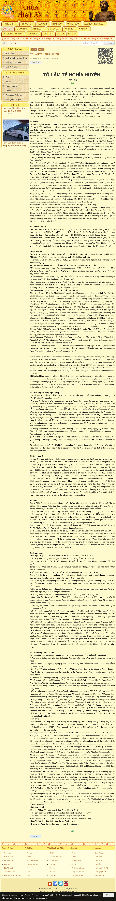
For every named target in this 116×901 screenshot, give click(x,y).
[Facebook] (55, 886)
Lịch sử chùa (8, 857)
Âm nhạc (53, 875)
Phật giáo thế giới (78, 872)
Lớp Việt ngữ (8, 868)
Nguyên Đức (8, 146)
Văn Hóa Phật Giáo (55, 848)
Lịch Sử (73, 848)
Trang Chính (7, 848)
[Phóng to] (41, 49)
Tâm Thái (35, 62)
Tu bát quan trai (9, 872)
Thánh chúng (76, 860)
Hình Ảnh (15, 105)
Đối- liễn (52, 872)
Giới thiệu (7, 853)
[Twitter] (61, 886)
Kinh (28, 868)
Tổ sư (74, 864)
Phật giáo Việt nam (78, 868)
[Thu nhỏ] (33, 49)
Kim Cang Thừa (32, 860)
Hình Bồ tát (98, 860)
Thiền (29, 857)
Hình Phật (98, 857)
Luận (28, 875)
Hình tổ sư (98, 864)
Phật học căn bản (33, 864)
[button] (10, 23)
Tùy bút (52, 864)
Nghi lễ (52, 853)
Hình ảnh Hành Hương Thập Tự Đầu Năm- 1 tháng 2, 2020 (14, 140)
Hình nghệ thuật (100, 872)
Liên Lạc (7, 864)
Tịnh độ (29, 853)
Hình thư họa (99, 875)
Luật (28, 872)
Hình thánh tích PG (101, 868)
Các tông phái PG (78, 875)
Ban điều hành (9, 860)
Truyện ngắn (54, 860)
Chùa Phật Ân (99, 853)
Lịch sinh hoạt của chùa (12, 875)
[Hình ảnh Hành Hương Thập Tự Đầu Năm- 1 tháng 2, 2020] (17, 125)
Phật (73, 853)
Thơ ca (52, 868)
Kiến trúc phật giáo (56, 857)
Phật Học (29, 848)
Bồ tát (74, 857)
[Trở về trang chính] (50, 886)
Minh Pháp (19, 146)
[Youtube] (66, 886)
